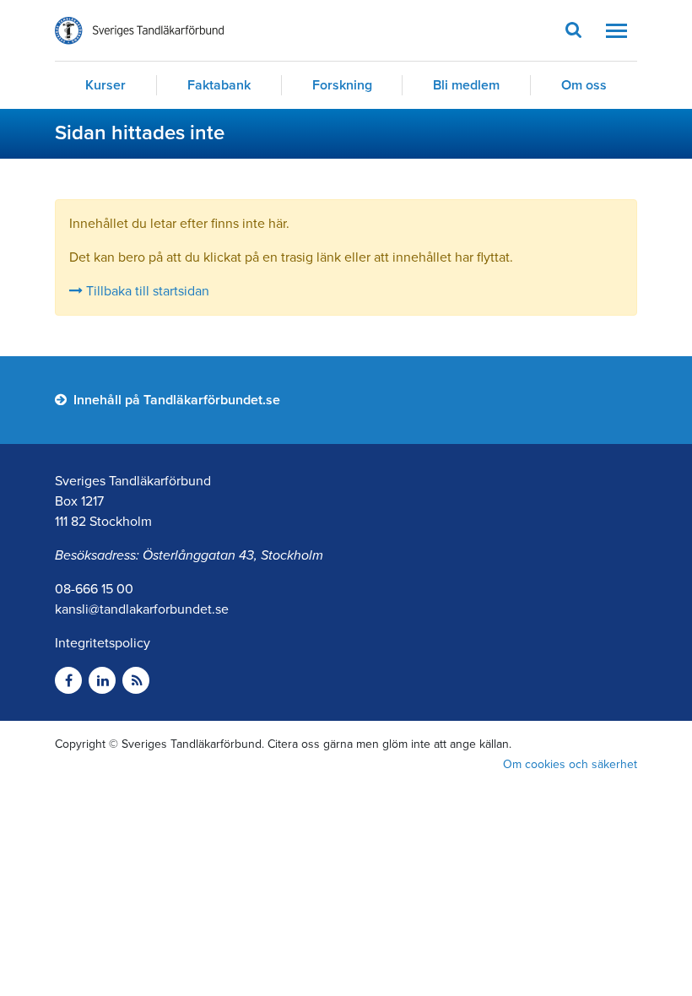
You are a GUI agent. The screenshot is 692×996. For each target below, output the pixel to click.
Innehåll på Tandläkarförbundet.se (175, 400)
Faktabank (219, 85)
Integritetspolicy (102, 643)
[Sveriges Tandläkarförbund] (139, 31)
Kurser (105, 85)
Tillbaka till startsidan (146, 291)
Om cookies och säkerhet (570, 764)
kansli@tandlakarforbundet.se (142, 609)
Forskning (342, 85)
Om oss (584, 85)
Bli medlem (466, 85)
